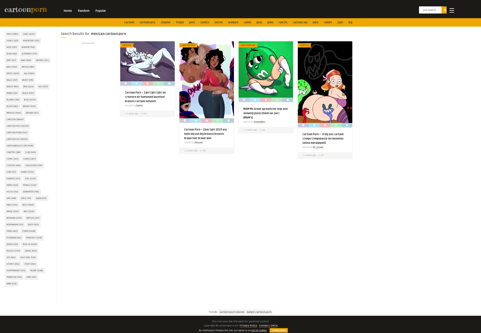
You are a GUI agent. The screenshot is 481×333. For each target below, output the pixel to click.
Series (31, 251)
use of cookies (259, 330)
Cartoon (126, 45)
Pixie (270, 22)
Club (30, 152)
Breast (29, 106)
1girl (340, 22)
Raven (12, 244)
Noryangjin (15, 224)
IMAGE (13, 211)
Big (350, 22)
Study (30, 264)
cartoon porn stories (231, 312)
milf (29, 211)
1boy (12, 34)
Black (28, 93)
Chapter (166, 22)
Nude (33, 224)
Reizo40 (199, 142)
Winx (12, 284)
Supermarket (16, 270)
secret (219, 22)
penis (12, 231)
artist (13, 73)
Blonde (13, 100)
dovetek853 (259, 122)
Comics (204, 22)
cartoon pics (147, 22)
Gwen (41, 198)
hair (12, 205)
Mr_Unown (318, 147)
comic (12, 159)
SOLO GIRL (28, 257)
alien (12, 54)
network (14, 218)
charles (139, 105)
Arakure (233, 22)
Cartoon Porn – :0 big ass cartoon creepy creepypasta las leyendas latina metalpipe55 (323, 139)
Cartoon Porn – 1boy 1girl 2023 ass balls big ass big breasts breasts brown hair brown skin (205, 134)
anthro (42, 60)
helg (28, 205)
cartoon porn (17, 132)
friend (180, 22)
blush (12, 106)
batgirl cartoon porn (259, 312)
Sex (11, 257)
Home (68, 11)
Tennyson (14, 277)
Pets (259, 22)
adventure (31, 40)
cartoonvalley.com (20, 146)
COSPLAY (14, 165)
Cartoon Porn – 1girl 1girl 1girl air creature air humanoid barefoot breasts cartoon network (145, 97)
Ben (28, 86)
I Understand (279, 330)
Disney (27, 172)
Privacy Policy (248, 325)
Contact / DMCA (268, 325)
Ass (29, 73)
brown (32, 113)
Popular (100, 11)
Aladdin (28, 47)
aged (12, 47)
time (31, 277)
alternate (29, 54)
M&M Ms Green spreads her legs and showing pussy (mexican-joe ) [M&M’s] (265, 113)
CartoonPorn (247, 45)
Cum (11, 172)
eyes (30, 178)
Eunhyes (13, 178)
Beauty (13, 86)
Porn (192, 22)
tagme (36, 270)
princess (34, 238)
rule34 (328, 22)
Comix (247, 22)
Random (83, 11)
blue (30, 100)
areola (28, 67)
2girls (12, 40)
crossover (33, 165)
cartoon (129, 22)
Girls (26, 198)
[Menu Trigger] (452, 10)
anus (12, 67)
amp (11, 60)
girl (11, 198)
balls (12, 80)
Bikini (12, 93)
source (13, 264)
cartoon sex (300, 22)
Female (29, 185)
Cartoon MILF (188, 45)
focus (12, 192)
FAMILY (12, 185)
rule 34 (283, 22)
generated (31, 192)
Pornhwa (14, 238)
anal (26, 60)
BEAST (27, 80)
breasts (14, 113)
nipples (32, 218)
